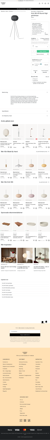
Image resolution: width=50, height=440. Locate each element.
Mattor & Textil (22, 370)
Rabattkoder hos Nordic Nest (41, 391)
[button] (33, 19)
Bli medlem (46, 33)
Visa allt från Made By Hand (41, 151)
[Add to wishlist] (9, 147)
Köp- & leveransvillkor (7, 377)
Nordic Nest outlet (23, 415)
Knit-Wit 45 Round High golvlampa (20, 11)
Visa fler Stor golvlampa (7, 292)
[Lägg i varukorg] (11, 147)
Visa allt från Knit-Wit (43, 182)
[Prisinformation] (37, 38)
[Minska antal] (32, 51)
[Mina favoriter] (42, 3)
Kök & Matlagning (22, 364)
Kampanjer (38, 368)
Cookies (4, 382)
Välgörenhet (22, 413)
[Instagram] (25, 420)
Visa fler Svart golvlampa (7, 283)
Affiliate (21, 408)
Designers (38, 366)
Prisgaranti (5, 384)
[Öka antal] (35, 51)
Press (21, 410)
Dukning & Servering (23, 361)
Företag (4, 386)
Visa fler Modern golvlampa (7, 285)
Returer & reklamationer (7, 364)
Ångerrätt (5, 391)
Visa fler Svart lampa (6, 290)
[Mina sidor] (39, 3)
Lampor (6, 11)
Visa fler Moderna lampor (7, 294)
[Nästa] (27, 28)
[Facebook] (21, 420)
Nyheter (37, 373)
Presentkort (21, 377)
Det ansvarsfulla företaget (25, 404)
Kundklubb (5, 368)
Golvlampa (11, 11)
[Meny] (48, 3)
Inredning (21, 366)
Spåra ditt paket (6, 375)
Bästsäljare (38, 375)
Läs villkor (25, 342)
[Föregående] (2, 28)
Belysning (3, 11)
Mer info (46, 64)
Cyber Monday (39, 388)
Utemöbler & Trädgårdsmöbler (25, 375)
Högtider (37, 377)
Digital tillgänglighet (7, 388)
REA (36, 370)
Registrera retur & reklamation (9, 366)
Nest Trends (38, 384)
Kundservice (5, 361)
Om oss (21, 399)
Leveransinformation (7, 373)
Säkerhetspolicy (6, 379)
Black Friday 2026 (39, 386)
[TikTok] (29, 420)
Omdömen (22, 401)
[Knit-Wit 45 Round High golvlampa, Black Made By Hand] (15, 27)
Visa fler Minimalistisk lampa (7, 297)
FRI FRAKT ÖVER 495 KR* (26, 0)
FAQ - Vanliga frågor (7, 370)
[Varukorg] (45, 3)
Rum (36, 379)
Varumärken (38, 364)
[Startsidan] (3, 3)
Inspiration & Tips (39, 361)
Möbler (20, 373)
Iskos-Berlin (33, 11)
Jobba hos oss (23, 406)
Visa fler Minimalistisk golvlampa (8, 287)
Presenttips (38, 382)
